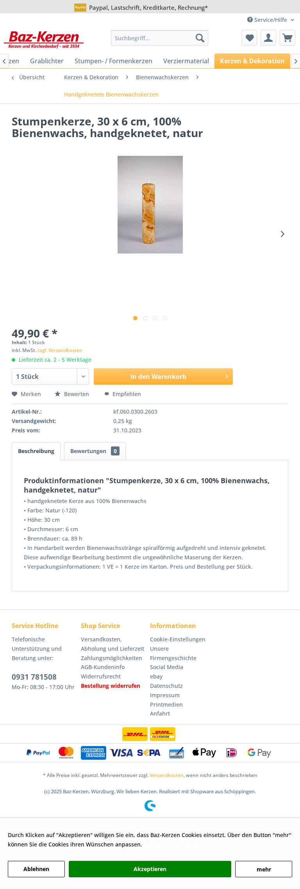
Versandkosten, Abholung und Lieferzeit (112, 644)
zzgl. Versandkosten (60, 350)
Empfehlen (126, 394)
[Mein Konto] (268, 38)
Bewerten (76, 394)
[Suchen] (200, 38)
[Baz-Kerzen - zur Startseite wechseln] (44, 40)
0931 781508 (34, 677)
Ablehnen (36, 869)
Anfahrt (160, 713)
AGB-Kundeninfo (103, 667)
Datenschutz (166, 685)
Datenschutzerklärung (173, 844)
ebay (156, 676)
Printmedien (166, 704)
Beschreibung (36, 451)
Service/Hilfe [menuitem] (271, 19)
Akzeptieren (150, 869)
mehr (264, 869)
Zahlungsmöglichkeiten (111, 658)
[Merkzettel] (249, 38)
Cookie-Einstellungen (177, 639)
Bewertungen (93, 451)
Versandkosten (167, 775)
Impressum (165, 695)
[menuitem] (160, 38)
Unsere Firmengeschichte (173, 653)
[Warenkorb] (287, 38)
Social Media (166, 667)
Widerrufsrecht (101, 676)
